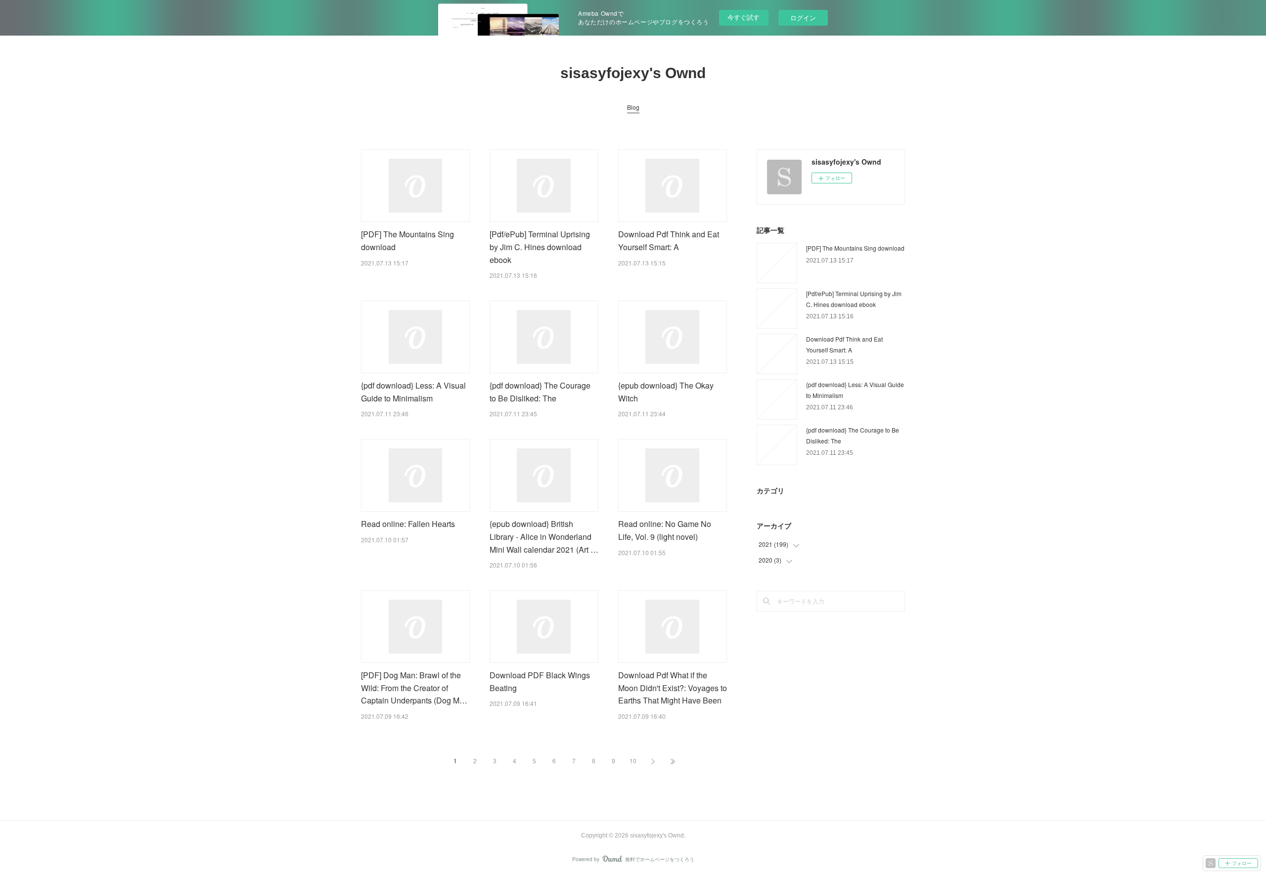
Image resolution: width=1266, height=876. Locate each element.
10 (633, 760)
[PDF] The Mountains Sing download (855, 248)
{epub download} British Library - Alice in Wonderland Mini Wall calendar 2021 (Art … (544, 536)
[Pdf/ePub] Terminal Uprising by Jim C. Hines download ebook (540, 246)
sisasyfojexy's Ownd (633, 73)
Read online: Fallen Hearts (408, 523)
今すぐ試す (743, 17)
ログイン (803, 17)
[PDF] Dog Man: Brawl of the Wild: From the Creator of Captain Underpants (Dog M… (414, 687)
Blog (633, 107)
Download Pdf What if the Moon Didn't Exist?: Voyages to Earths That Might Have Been (672, 687)
